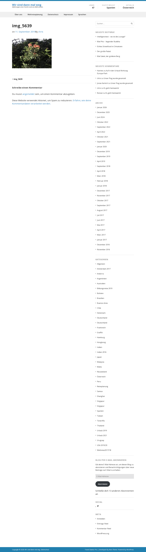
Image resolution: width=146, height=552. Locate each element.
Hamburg (101, 337)
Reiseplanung (102, 386)
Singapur (100, 401)
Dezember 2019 (103, 151)
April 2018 (101, 171)
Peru (99, 381)
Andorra (100, 274)
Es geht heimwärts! (111, 88)
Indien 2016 (101, 352)
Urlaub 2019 (102, 430)
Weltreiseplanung (35, 14)
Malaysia (100, 362)
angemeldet (28, 94)
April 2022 (101, 132)
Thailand (100, 425)
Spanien (100, 411)
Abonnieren (102, 484)
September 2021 (103, 142)
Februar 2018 (102, 181)
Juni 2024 (100, 117)
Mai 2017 (100, 225)
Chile (99, 308)
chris (40, 31)
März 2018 (101, 176)
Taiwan (100, 416)
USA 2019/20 (102, 445)
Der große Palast (104, 51)
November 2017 (103, 195)
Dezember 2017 (103, 191)
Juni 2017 (100, 220)
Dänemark (101, 313)
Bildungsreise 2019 (104, 288)
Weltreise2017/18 (104, 450)
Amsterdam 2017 (104, 269)
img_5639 (18, 79)
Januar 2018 (102, 186)
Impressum (68, 14)
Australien (101, 283)
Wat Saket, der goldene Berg (108, 56)
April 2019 (101, 161)
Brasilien (100, 298)
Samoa (99, 391)
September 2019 (103, 156)
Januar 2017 (102, 240)
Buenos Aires (102, 303)
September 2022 (103, 127)
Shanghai (101, 396)
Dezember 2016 (103, 244)
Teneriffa (101, 421)
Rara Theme (113, 550)
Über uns (18, 14)
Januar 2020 (102, 146)
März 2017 (101, 235)
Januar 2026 (102, 107)
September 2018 (103, 166)
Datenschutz (53, 14)
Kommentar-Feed (104, 528)
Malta (99, 367)
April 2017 (101, 230)
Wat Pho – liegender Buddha (108, 41)
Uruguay (100, 440)
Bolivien (100, 293)
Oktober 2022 (102, 122)
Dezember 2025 (103, 112)
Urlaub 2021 (102, 435)
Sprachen (82, 14)
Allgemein (101, 264)
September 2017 (103, 205)
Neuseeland (102, 372)
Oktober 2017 (102, 200)
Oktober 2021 (102, 137)
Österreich (101, 376)
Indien (99, 347)
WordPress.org (103, 533)
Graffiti (100, 332)
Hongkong (101, 342)
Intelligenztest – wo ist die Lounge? (111, 36)
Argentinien (102, 278)
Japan (99, 357)
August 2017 (102, 210)
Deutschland (102, 318)
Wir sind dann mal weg (26, 4)
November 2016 (103, 249)
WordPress (130, 550)
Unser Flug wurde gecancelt (115, 78)
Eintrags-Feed (102, 523)
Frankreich (101, 327)
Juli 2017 (100, 215)
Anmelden (101, 519)
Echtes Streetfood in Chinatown (109, 46)
